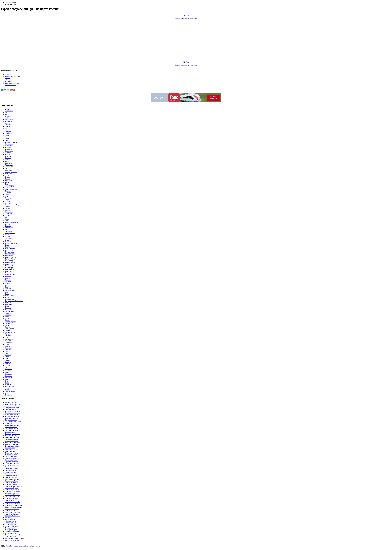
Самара (7, 320)
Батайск (7, 130)
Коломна (7, 201)
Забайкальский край (11, 521)
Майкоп (7, 229)
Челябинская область (12, 479)
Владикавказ (9, 145)
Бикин (7, 79)
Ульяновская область (11, 477)
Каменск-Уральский (11, 189)
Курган (7, 217)
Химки (7, 372)
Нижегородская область (12, 442)
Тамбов (7, 351)
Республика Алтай (11, 484)
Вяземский (8, 81)
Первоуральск (9, 295)
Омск (6, 285)
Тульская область (10, 474)
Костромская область (12, 428)
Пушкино (8, 308)
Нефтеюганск (9, 252)
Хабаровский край (11, 533)
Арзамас (7, 114)
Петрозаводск (9, 299)
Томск (7, 356)
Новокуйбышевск (10, 262)
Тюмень (7, 360)
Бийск (7, 135)
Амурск (7, 78)
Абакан (7, 109)
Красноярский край (11, 526)
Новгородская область (12, 444)
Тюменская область (11, 475)
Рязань (7, 316)
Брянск (7, 140)
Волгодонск (9, 151)
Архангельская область (12, 404)
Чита (6, 381)
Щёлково (8, 384)
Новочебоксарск (10, 269)
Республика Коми (10, 500)
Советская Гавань (10, 85)
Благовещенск (9, 137)
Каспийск (8, 193)
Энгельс (7, 390)
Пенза (7, 294)
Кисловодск (9, 198)
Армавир (8, 116)
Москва (7, 236)
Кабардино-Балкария (12, 493)
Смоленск (8, 336)
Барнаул (7, 128)
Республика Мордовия (12, 503)
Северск (7, 330)
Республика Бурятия (11, 488)
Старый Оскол (9, 341)
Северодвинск (9, 329)
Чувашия (8, 517)
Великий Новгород (11, 142)
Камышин (8, 191)
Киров (7, 196)
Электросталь (9, 386)
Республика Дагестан (12, 489)
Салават (7, 318)
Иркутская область (11, 420)
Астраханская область (12, 406)
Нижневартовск (10, 254)
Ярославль (8, 395)
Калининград (9, 186)
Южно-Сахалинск (11, 391)
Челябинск (8, 376)
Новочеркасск (9, 271)
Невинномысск (10, 248)
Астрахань (8, 121)
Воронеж (8, 156)
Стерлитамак (9, 342)
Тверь (6, 353)
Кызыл (7, 220)
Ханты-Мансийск (10, 537)
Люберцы (8, 226)
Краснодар (8, 213)
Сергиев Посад (10, 332)
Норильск (8, 276)
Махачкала (8, 231)
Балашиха (8, 126)
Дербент (7, 161)
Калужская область (11, 423)
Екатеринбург (9, 166)
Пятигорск (8, 309)
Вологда (7, 154)
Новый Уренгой (10, 274)
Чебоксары (8, 374)
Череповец (8, 377)
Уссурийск (8, 365)
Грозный (7, 159)
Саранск (7, 323)
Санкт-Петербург (10, 322)
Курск (7, 219)
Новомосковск (9, 264)
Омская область (10, 448)
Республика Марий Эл (12, 502)
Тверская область (10, 470)
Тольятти (8, 355)
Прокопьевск (9, 304)
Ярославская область (11, 481)
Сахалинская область (12, 463)
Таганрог (8, 349)
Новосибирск (9, 268)
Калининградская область (13, 421)
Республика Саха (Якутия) (13, 505)
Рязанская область (10, 458)
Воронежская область (12, 416)
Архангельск (9, 119)
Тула (6, 358)
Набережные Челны (11, 243)
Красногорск (9, 212)
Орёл (6, 287)
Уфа (6, 367)
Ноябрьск (8, 278)
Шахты (7, 383)
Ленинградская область (12, 434)
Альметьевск (9, 111)
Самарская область (11, 460)
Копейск (7, 206)
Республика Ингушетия (12, 491)
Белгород (8, 132)
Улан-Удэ (8, 362)
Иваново (7, 177)
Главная (7, 2)
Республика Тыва (10, 510)
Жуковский (8, 173)
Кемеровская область (12, 425)
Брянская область (10, 409)
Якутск (7, 393)
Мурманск (8, 238)
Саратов (7, 327)
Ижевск (7, 179)
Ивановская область (11, 418)
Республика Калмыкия (12, 495)
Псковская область (11, 455)
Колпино (8, 203)
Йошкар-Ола (9, 180)
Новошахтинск (10, 273)
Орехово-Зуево (10, 290)
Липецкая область (11, 435)
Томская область (10, 472)
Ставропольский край (12, 531)
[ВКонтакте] (2, 90)
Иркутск (7, 182)
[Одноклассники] (8, 90)
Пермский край (10, 528)
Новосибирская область (12, 446)
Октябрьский (9, 283)
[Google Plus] (13, 90)
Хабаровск (8, 74)
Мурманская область (11, 441)
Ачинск (7, 123)
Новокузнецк (9, 261)
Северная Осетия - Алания (13, 507)
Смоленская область (11, 467)
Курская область (10, 432)
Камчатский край (10, 523)
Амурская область (11, 402)
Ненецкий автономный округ (14, 535)
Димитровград (9, 165)
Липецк (7, 224)
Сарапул (7, 325)
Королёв (7, 208)
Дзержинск (8, 163)
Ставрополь (8, 339)
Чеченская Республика (12, 516)
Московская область (11, 439)
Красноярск (8, 215)
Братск (7, 138)
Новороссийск (9, 266)
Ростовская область (11, 456)
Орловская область (11, 451)
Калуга (7, 187)
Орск (6, 292)
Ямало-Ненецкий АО (12, 540)
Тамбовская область (11, 469)
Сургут (7, 344)
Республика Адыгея (11, 482)
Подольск (8, 302)
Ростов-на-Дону (10, 311)
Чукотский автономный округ (15, 538)
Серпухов (8, 334)
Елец (6, 168)
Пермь (7, 297)
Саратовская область (11, 462)
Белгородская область (12, 407)
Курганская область (11, 430)
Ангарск (7, 112)
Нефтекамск (9, 250)
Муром (7, 240)
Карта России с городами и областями (18, 546)
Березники (8, 133)
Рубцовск (8, 313)
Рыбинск (8, 315)
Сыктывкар (8, 348)
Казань (7, 184)
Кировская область (11, 427)
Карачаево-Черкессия (12, 496)
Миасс (7, 234)
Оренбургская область (12, 449)
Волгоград (8, 149)
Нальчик (7, 245)
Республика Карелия (11, 498)
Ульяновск (8, 363)
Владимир (8, 147)
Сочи (6, 337)
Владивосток (9, 144)
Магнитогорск (9, 227)
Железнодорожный (11, 172)
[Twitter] (5, 90)
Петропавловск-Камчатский (14, 301)
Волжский (8, 152)
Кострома (8, 210)
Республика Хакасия (11, 514)
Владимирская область (12, 411)
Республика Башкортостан (13, 486)
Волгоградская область (12, 413)
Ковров (7, 200)
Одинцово (8, 281)
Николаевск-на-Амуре (12, 83)
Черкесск (8, 379)
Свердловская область (12, 465)
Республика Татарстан (12, 509)
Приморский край (11, 530)
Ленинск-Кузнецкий (11, 222)
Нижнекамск (9, 255)
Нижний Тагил (10, 259)
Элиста (7, 388)
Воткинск (8, 158)
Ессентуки (8, 170)
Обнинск (8, 280)
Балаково (8, 125)
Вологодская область (12, 414)
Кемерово (8, 194)
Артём (7, 118)
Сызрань (7, 346)
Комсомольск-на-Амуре (12, 76)
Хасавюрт (8, 370)
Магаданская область (12, 437)
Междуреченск (10, 233)
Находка (7, 247)
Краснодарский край (11, 524)
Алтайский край (10, 519)
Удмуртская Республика (12, 512)
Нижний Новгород (11, 257)
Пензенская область (11, 453)
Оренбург (8, 288)
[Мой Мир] (11, 90)
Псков (7, 306)
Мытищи (8, 241)
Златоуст (7, 175)
